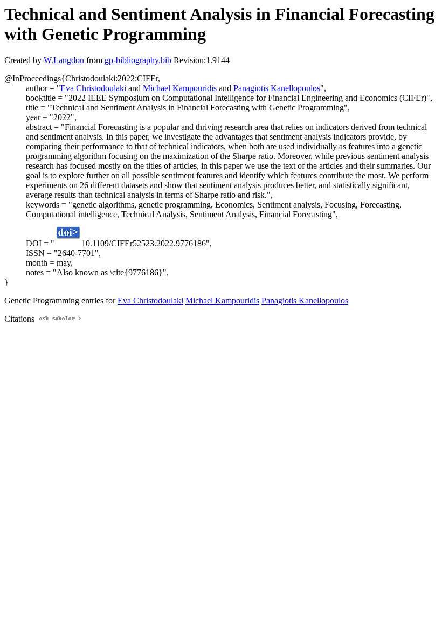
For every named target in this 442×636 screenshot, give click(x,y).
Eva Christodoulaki (93, 88)
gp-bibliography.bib (138, 60)
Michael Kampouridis (180, 88)
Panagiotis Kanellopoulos (276, 88)
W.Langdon (64, 60)
